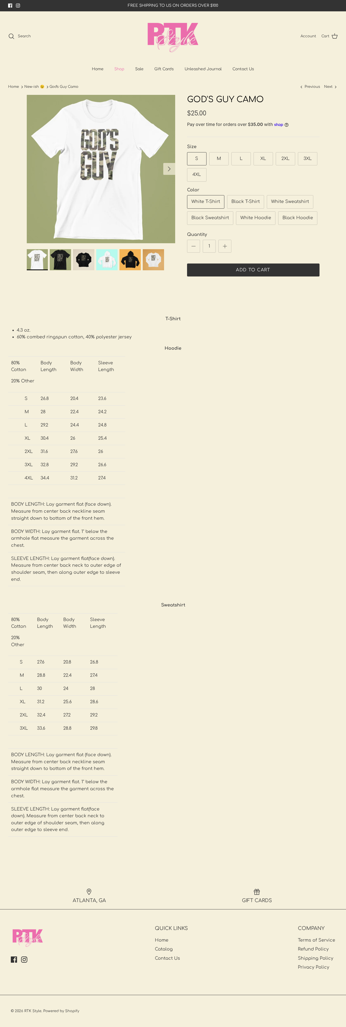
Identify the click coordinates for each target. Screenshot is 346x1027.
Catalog (164, 949)
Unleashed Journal (203, 69)
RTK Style (32, 1011)
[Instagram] (18, 6)
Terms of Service (316, 940)
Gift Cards (164, 69)
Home (98, 69)
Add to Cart (253, 270)
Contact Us (243, 69)
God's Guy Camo (63, 87)
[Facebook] (10, 6)
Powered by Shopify (61, 1011)
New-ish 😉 (34, 87)
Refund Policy (313, 949)
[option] (101, 169)
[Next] (169, 169)
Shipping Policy (315, 958)
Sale (139, 69)
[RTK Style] (173, 36)
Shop (119, 69)
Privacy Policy (313, 967)
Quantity (197, 234)
